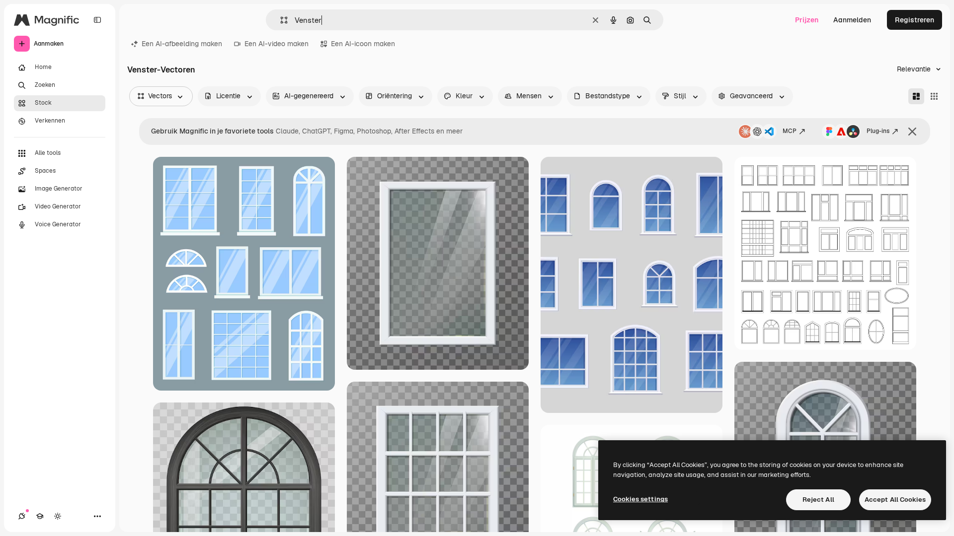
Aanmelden (852, 19)
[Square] (934, 96)
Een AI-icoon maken (363, 43)
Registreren (914, 19)
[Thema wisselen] (58, 516)
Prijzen (806, 19)
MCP (789, 131)
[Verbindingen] (22, 516)
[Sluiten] (912, 131)
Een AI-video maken (276, 43)
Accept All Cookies (895, 499)
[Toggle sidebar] (97, 20)
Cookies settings (640, 499)
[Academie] (40, 516)
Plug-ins (878, 131)
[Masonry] (916, 96)
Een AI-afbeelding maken (182, 43)
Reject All (818, 499)
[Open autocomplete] (280, 20)
